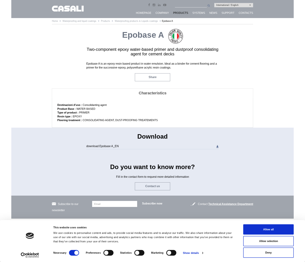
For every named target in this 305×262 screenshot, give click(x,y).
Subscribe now (152, 203)
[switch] (108, 253)
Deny (268, 252)
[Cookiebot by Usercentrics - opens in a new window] (29, 255)
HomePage (143, 12)
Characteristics (152, 93)
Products (105, 21)
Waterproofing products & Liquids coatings (136, 21)
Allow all (268, 229)
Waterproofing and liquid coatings (79, 21)
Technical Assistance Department (230, 204)
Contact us (152, 186)
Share (153, 77)
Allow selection (268, 241)
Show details (191, 252)
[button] (233, 5)
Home (55, 21)
